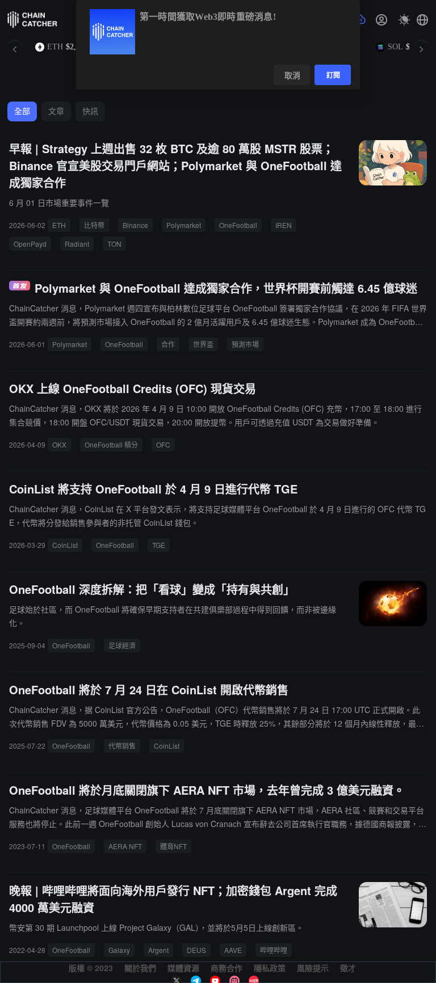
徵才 (348, 967)
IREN (283, 225)
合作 (168, 344)
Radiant (77, 243)
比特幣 (94, 225)
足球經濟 (122, 645)
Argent (158, 950)
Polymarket (183, 225)
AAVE (233, 950)
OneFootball (238, 225)
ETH (59, 225)
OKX (59, 444)
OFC (163, 444)
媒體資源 (183, 967)
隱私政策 (270, 967)
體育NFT (173, 846)
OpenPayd (30, 243)
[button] (422, 20)
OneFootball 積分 (111, 444)
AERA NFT (125, 846)
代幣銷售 (122, 745)
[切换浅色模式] (404, 20)
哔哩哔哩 (273, 950)
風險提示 (313, 967)
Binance (135, 225)
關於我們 (140, 967)
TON (114, 243)
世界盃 (203, 344)
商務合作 (226, 967)
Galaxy (119, 950)
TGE (158, 545)
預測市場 (245, 344)
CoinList (65, 545)
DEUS (196, 950)
